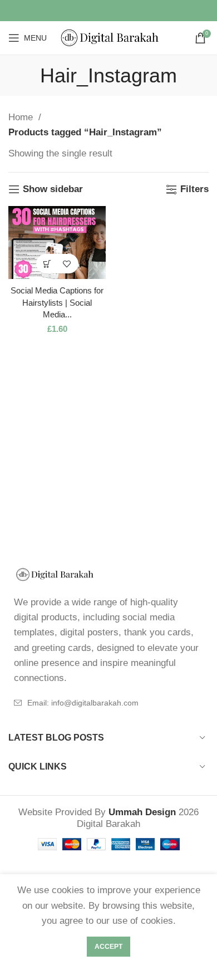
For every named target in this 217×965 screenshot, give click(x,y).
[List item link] (108, 703)
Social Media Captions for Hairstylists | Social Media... (57, 302)
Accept (108, 947)
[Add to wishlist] (67, 263)
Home (22, 117)
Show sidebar (53, 189)
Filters (194, 189)
